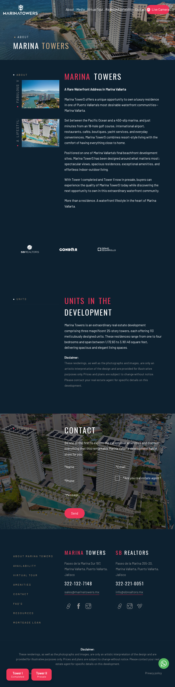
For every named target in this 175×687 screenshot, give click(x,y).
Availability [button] (125, 9)
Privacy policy (153, 673)
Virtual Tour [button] (95, 9)
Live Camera (160, 9)
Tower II (41, 674)
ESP (172, 9)
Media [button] (80, 9)
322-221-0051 (130, 583)
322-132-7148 (78, 583)
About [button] (70, 9)
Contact (140, 9)
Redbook (111, 9)
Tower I (17, 674)
